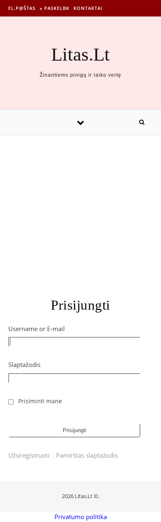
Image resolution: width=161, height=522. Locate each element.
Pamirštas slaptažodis (87, 455)
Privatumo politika (80, 517)
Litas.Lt (80, 54)
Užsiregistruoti (29, 455)
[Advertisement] (80, 208)
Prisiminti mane (40, 401)
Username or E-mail (36, 328)
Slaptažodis (24, 364)
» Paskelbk (54, 8)
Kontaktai (87, 8)
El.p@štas (22, 8)
